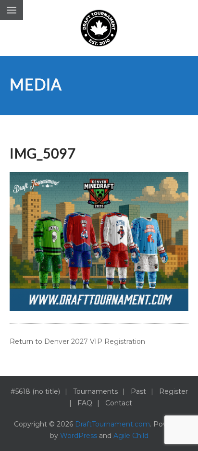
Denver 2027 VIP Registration (94, 341)
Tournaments (95, 391)
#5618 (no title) (35, 391)
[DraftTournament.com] (99, 28)
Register (173, 391)
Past (138, 391)
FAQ (84, 403)
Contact (118, 403)
